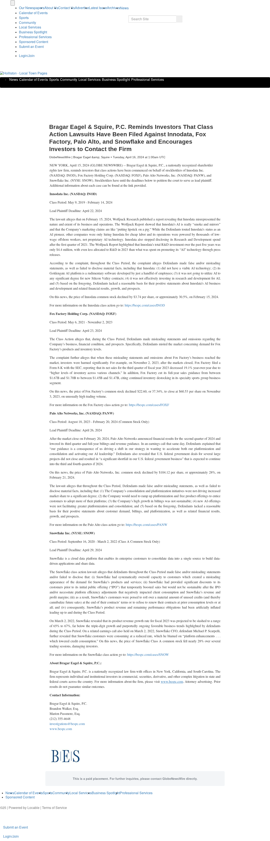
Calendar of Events (33, 79)
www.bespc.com (61, 728)
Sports (24, 17)
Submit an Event (31, 46)
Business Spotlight (33, 32)
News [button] (124, 7)
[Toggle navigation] (13, 3)
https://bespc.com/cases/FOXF (149, 404)
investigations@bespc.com (67, 723)
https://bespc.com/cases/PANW (146, 524)
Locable (33, 807)
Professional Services (35, 36)
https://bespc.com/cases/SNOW (148, 654)
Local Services (30, 27)
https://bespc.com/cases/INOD (145, 305)
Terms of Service (54, 807)
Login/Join (27, 55)
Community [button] (27, 22)
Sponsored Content (33, 41)
